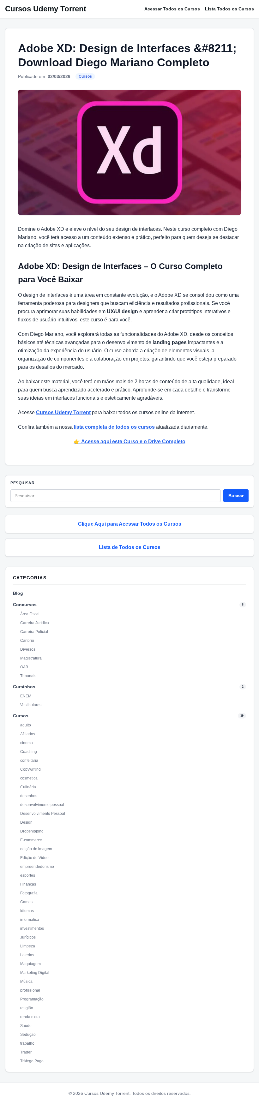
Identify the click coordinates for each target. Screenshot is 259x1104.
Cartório (27, 640)
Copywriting (30, 769)
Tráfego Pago (32, 1061)
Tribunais (28, 676)
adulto (25, 725)
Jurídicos (28, 937)
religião (26, 1008)
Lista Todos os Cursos (229, 8)
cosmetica (29, 778)
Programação (32, 999)
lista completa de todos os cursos (114, 427)
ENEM (25, 696)
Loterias (27, 955)
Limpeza (27, 946)
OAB (24, 667)
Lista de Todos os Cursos (129, 547)
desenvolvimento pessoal (42, 805)
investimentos (32, 928)
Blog (18, 593)
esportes (27, 875)
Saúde (26, 1025)
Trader (26, 1052)
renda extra (30, 1017)
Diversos (27, 649)
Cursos (85, 76)
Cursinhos (24, 686)
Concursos (25, 604)
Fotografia (29, 893)
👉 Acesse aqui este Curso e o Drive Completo (129, 441)
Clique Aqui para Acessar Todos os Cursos (129, 524)
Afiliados (27, 734)
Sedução (28, 1034)
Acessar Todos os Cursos (172, 8)
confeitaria (29, 760)
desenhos (28, 796)
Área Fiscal (29, 614)
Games (26, 902)
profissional (30, 990)
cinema (26, 743)
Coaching (28, 751)
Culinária (28, 787)
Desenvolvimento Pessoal (42, 813)
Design (26, 822)
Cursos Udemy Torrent (45, 8)
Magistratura (31, 658)
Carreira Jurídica (34, 623)
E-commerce (31, 840)
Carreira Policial (34, 632)
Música (26, 981)
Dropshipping (32, 831)
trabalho (27, 1043)
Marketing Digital (34, 972)
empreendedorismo (37, 866)
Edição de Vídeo (34, 858)
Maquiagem (30, 964)
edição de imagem (36, 849)
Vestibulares (30, 705)
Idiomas (27, 911)
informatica (29, 919)
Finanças (28, 884)
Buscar (236, 495)
